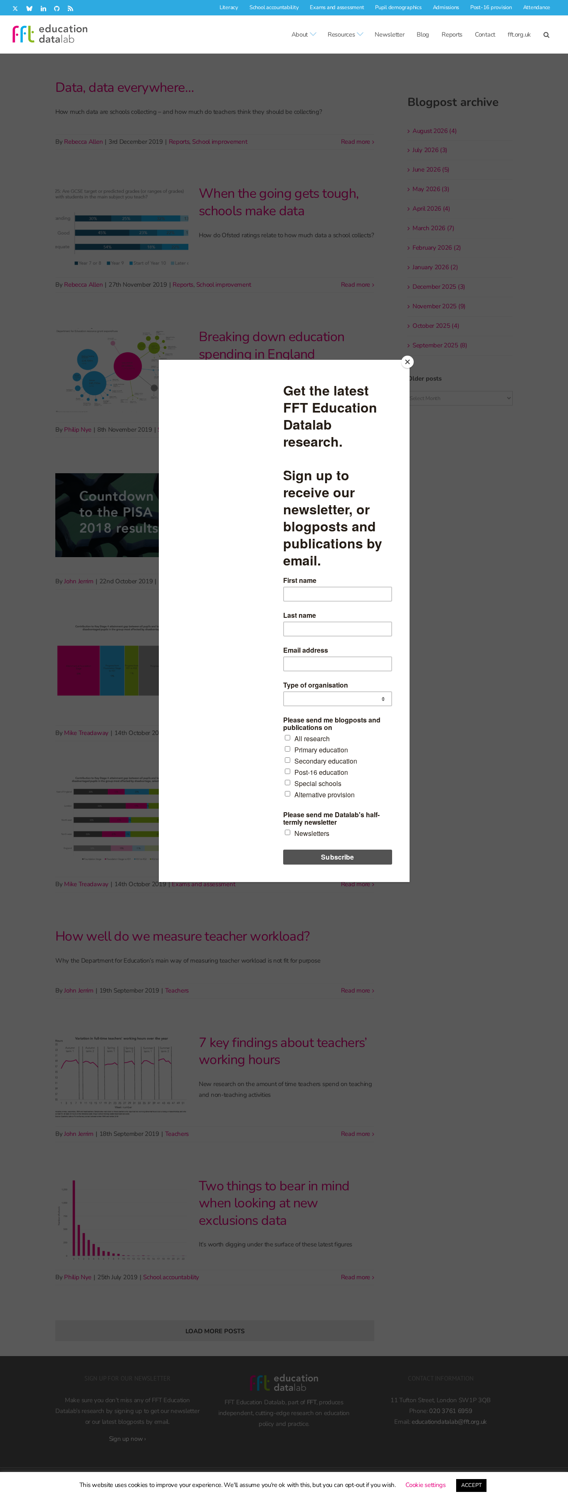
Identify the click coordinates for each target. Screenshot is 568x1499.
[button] (546, 34)
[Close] (407, 362)
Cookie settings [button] (425, 1485)
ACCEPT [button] (471, 1485)
